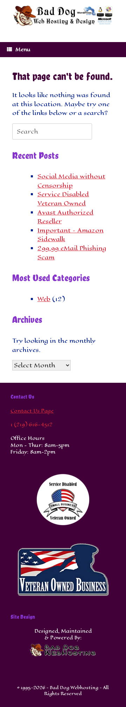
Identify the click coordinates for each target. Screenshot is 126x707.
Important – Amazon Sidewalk (70, 235)
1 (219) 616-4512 (31, 424)
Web (43, 299)
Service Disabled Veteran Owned (63, 199)
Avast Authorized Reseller (65, 217)
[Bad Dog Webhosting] (63, 15)
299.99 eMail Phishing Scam (71, 253)
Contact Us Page (32, 411)
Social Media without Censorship (71, 181)
